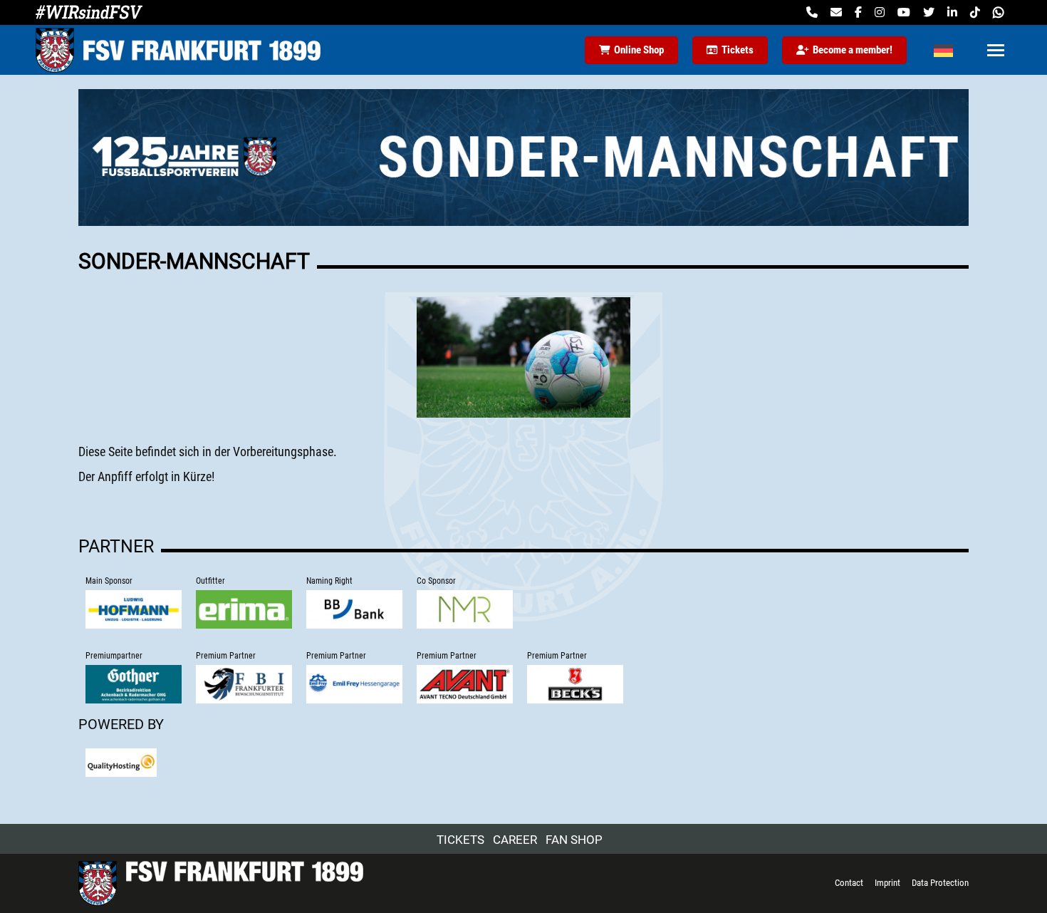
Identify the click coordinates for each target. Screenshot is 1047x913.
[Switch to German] (943, 49)
